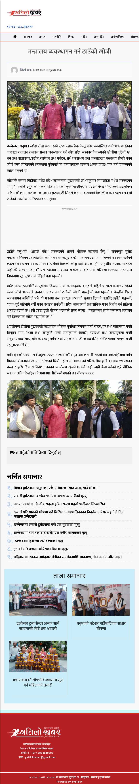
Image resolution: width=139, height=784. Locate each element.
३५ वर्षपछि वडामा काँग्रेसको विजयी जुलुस (42, 549)
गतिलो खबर (25, 69)
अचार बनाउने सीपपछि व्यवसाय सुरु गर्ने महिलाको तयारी (37, 683)
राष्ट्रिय (84, 37)
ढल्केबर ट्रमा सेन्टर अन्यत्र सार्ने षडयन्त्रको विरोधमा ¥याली (37, 626)
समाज (42, 37)
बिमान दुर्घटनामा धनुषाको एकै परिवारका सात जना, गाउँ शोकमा (56, 488)
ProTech (77, 781)
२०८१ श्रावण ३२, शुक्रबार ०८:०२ (48, 70)
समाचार (28, 37)
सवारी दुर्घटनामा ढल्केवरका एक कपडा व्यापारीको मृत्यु (50, 496)
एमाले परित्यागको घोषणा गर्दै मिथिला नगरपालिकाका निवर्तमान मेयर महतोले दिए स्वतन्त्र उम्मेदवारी (68, 514)
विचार (71, 37)
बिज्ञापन (85, 777)
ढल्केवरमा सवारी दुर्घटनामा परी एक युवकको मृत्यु (47, 525)
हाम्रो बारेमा (104, 777)
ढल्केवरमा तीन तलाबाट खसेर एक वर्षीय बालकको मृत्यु (50, 533)
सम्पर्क (94, 777)
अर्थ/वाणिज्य (117, 37)
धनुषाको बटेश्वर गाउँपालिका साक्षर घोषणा (101, 626)
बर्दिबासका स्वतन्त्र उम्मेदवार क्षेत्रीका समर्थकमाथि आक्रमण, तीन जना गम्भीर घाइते (68, 557)
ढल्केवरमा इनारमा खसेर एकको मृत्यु (39, 541)
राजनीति (56, 37)
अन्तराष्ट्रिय (99, 37)
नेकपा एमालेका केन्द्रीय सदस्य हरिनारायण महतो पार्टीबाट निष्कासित (59, 504)
